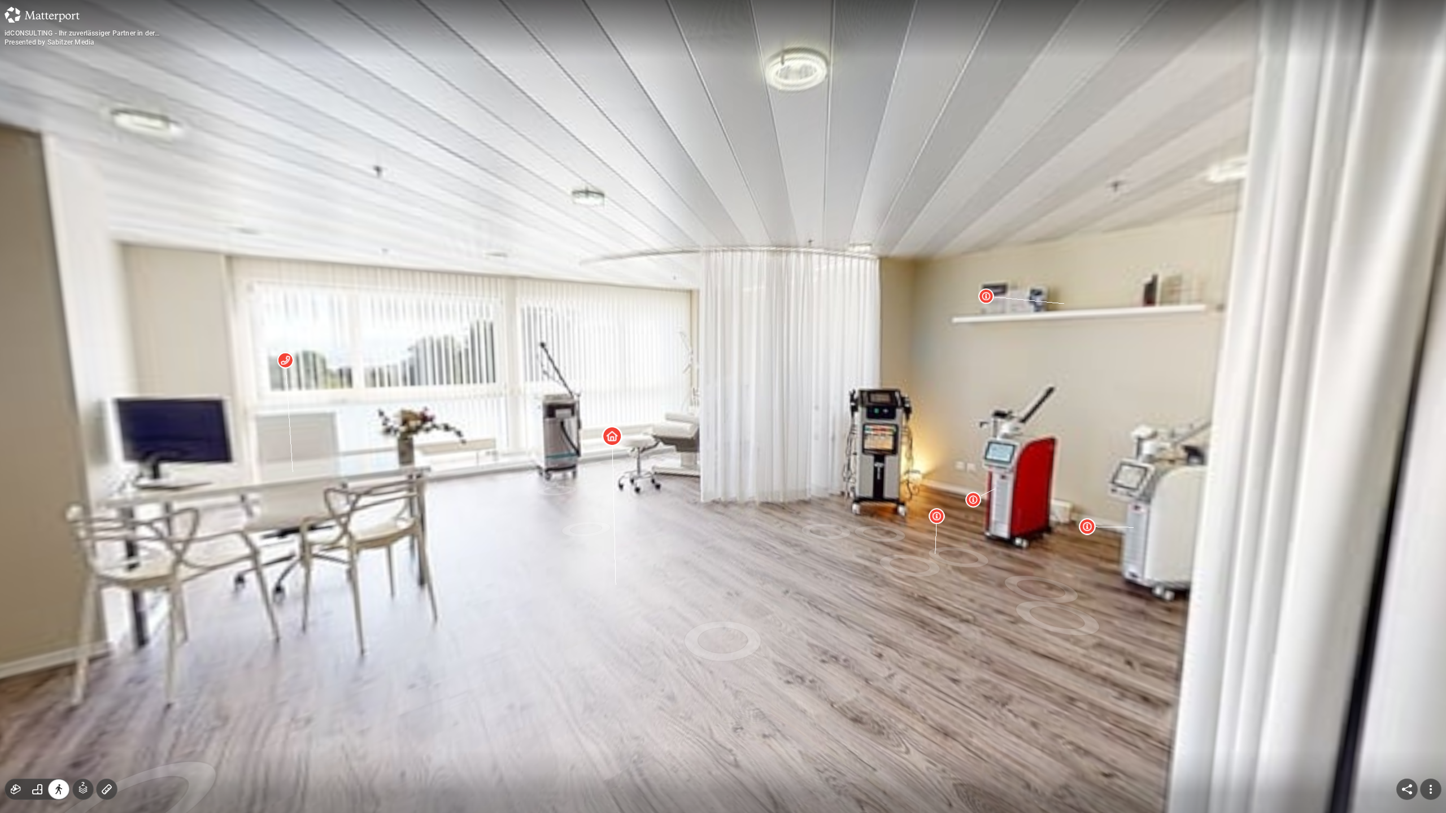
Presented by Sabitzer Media (49, 42)
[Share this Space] (1407, 789)
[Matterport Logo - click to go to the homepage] (42, 15)
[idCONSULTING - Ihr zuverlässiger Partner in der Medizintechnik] (723, 406)
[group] (37, 789)
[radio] (16, 789)
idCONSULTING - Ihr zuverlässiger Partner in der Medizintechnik (80, 33)
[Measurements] (106, 789)
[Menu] (1430, 789)
